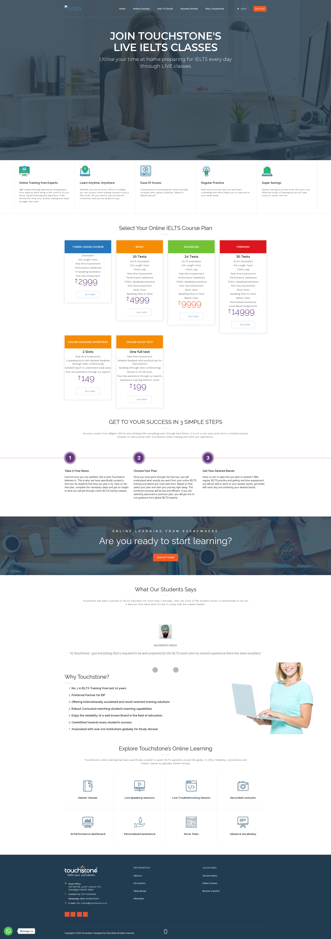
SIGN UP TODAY (165, 557)
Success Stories (189, 8)
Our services (139, 883)
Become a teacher (211, 891)
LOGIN (243, 9)
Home (122, 8)
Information (139, 898)
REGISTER (260, 9)
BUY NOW (90, 294)
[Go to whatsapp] (8, 931)
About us (138, 876)
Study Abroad (140, 891)
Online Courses (141, 8)
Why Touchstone (214, 8)
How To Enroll (165, 8)
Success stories (210, 876)
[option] (44, 187)
